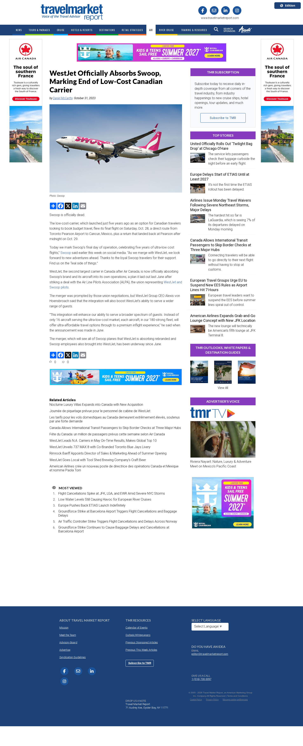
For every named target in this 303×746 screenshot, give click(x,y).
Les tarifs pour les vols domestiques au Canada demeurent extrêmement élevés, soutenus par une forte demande (114, 419)
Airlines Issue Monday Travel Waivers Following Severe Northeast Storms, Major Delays (220, 205)
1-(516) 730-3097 (201, 679)
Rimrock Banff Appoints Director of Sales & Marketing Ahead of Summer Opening (108, 453)
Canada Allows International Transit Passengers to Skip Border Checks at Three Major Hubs (115, 428)
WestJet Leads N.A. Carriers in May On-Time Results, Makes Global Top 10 (103, 441)
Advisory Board (68, 642)
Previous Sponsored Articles (142, 642)
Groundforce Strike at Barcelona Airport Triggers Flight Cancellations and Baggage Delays (117, 513)
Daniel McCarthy (63, 98)
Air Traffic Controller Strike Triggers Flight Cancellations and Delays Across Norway (117, 521)
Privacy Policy (212, 699)
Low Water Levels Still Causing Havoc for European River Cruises (104, 499)
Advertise (64, 649)
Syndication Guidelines (72, 657)
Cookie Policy (196, 699)
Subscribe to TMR (223, 118)
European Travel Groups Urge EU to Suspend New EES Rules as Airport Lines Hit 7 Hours (218, 285)
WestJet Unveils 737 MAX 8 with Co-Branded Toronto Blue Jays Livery (99, 447)
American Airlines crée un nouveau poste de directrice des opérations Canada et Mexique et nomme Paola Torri (114, 468)
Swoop (65, 253)
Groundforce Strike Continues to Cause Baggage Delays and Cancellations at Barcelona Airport (113, 529)
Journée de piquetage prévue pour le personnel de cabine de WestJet (99, 411)
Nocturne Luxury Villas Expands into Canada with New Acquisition (96, 405)
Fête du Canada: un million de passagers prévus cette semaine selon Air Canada (107, 434)
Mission (63, 627)
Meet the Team (67, 635)
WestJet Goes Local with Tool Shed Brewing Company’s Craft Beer (97, 460)
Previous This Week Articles (141, 649)
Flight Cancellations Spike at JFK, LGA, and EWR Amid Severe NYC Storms (111, 493)
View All (223, 388)
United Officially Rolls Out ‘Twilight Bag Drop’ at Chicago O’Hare (221, 146)
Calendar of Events (137, 627)
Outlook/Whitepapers (138, 635)
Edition (290, 5)
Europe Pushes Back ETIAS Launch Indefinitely (92, 505)
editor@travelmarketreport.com (209, 653)
